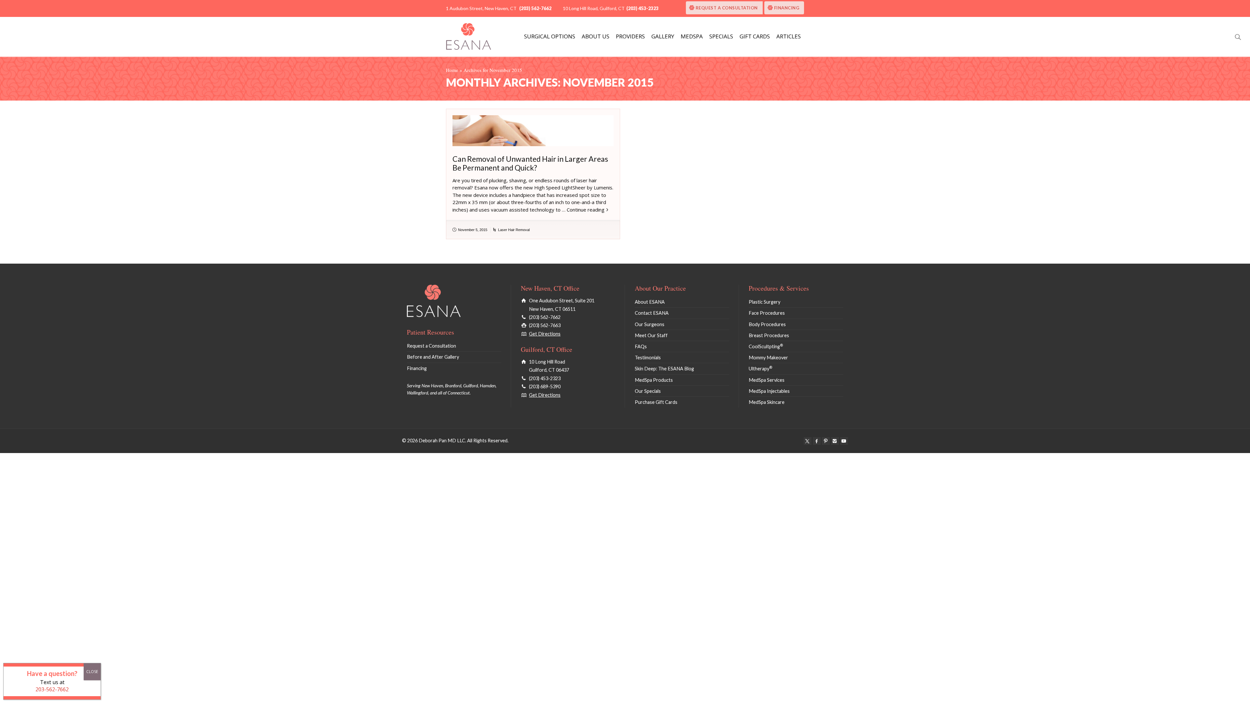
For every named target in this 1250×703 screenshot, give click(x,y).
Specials (721, 36)
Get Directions (545, 334)
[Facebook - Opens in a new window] (817, 441)
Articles (788, 36)
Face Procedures (767, 313)
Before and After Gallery (433, 357)
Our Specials (648, 391)
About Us (595, 36)
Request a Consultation (727, 7)
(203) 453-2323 (642, 8)
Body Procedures (767, 324)
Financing (786, 7)
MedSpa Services (767, 380)
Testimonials (648, 357)
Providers (630, 36)
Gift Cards (755, 36)
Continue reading (585, 209)
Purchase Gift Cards (656, 402)
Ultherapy (760, 368)
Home (452, 70)
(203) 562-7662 (535, 8)
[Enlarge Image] (533, 130)
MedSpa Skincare (767, 402)
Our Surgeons (649, 324)
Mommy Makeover (768, 357)
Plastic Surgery (764, 302)
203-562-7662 (52, 689)
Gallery (662, 36)
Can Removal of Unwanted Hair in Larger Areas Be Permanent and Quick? (530, 163)
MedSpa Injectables (769, 391)
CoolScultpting (766, 346)
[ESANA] (468, 36)
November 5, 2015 (472, 230)
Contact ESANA (652, 313)
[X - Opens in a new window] (808, 441)
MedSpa (692, 36)
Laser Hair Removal (514, 230)
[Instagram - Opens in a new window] (835, 441)
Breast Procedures (769, 335)
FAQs (641, 346)
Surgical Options (549, 36)
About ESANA (650, 302)
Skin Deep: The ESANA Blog (664, 368)
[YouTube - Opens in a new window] (844, 441)
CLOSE (92, 671)
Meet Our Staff (651, 335)
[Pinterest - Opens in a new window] (826, 441)
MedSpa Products (654, 380)
